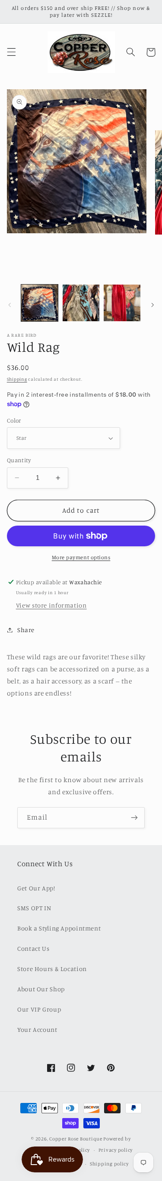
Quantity (19, 460)
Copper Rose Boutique (75, 1139)
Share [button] (26, 629)
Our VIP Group (39, 1009)
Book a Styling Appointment (59, 928)
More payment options (81, 557)
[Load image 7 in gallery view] (122, 303)
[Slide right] (152, 305)
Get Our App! (36, 888)
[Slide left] (9, 305)
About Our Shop (41, 989)
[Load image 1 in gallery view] (39, 303)
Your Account (37, 1029)
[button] (11, 52)
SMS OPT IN (34, 908)
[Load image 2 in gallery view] (81, 303)
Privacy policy (115, 1150)
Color (14, 420)
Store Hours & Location (52, 968)
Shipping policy (109, 1164)
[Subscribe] (134, 817)
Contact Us (33, 948)
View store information (51, 605)
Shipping (17, 379)
